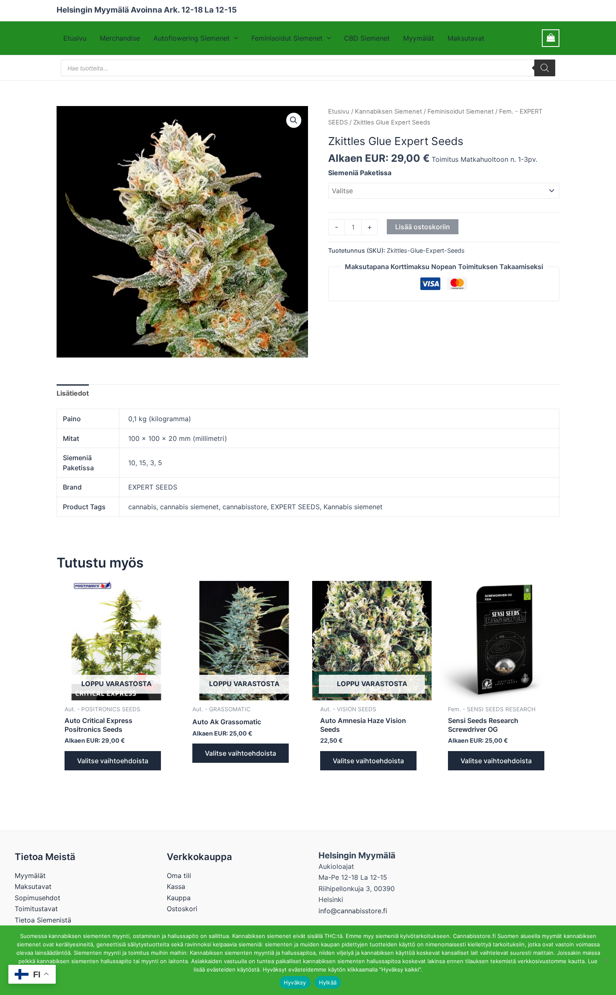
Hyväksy (295, 982)
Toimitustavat (36, 908)
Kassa (176, 886)
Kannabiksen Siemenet (388, 111)
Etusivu (74, 38)
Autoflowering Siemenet (191, 38)
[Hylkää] (605, 960)
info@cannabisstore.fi (352, 911)
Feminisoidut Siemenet (287, 38)
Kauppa (179, 898)
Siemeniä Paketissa (359, 172)
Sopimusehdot (37, 898)
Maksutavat (466, 38)
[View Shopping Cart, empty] (550, 38)
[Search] (544, 68)
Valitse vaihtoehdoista (112, 761)
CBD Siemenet (367, 38)
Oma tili (179, 875)
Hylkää (328, 982)
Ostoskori (182, 908)
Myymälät (418, 38)
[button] (234, 38)
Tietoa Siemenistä (43, 920)
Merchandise (120, 38)
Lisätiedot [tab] (73, 393)
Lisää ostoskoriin (422, 227)
